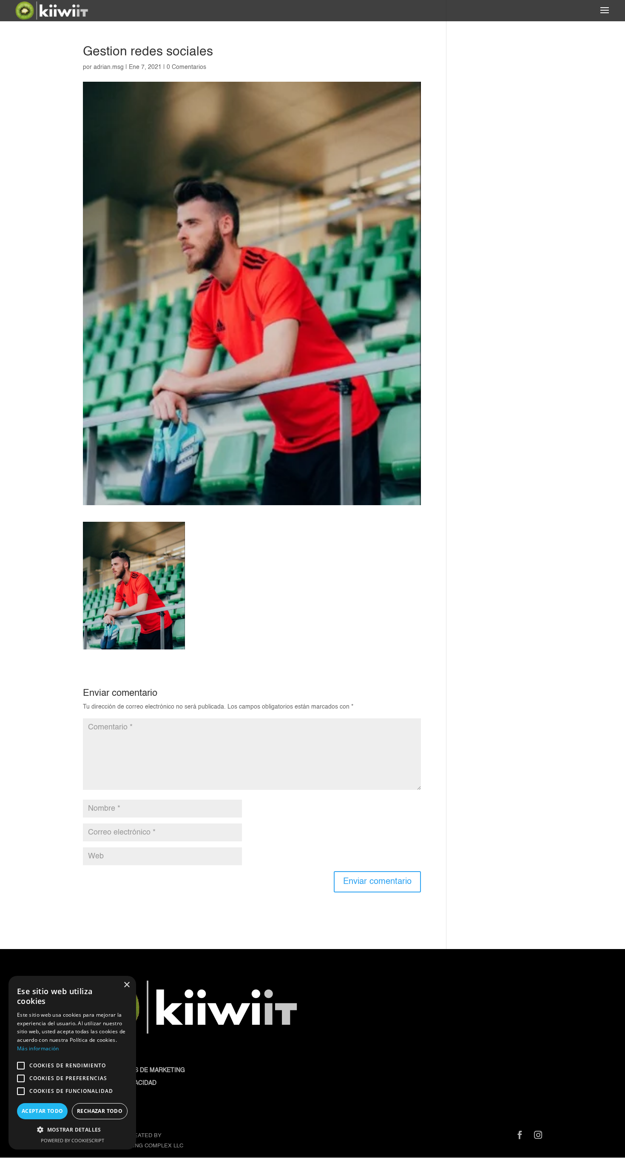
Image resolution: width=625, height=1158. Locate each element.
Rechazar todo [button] (99, 1111)
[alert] (72, 1062)
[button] (72, 1130)
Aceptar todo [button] (42, 1111)
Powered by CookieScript (72, 1140)
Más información (38, 1048)
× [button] (126, 985)
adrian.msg (109, 67)
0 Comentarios (186, 67)
